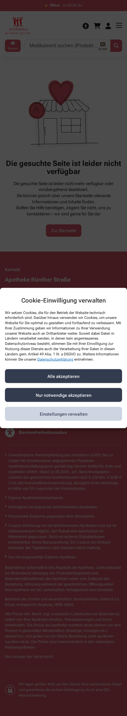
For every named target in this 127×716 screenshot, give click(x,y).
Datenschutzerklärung (55, 359)
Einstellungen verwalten (64, 413)
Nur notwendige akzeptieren (64, 394)
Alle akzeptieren (63, 376)
